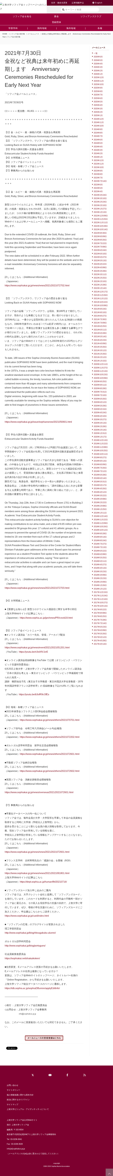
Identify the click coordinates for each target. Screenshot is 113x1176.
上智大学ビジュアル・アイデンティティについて (28, 1109)
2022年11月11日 (101, 222)
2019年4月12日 (100, 492)
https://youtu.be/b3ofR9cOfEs (34, 694)
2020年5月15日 (100, 409)
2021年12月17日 (101, 292)
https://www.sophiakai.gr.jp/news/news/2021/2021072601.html (37, 852)
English (98, 3)
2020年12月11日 (101, 364)
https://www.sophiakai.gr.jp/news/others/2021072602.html (49, 771)
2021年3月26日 (100, 347)
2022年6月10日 (100, 254)
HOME (4, 34)
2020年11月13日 (101, 371)
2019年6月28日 (100, 475)
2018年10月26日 (101, 526)
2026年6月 (98, 57)
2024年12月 (99, 119)
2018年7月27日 (100, 544)
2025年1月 (98, 115)
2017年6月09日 (100, 630)
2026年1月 (98, 74)
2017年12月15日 (101, 592)
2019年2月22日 (100, 502)
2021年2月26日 (100, 354)
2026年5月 (98, 60)
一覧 (96, 53)
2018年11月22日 (101, 519)
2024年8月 (98, 133)
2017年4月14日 (100, 644)
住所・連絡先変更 (59, 3)
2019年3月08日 (100, 499)
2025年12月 (99, 77)
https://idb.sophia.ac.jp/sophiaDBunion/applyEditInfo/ (32, 988)
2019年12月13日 (101, 440)
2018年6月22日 (100, 551)
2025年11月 (99, 81)
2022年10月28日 (101, 226)
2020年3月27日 (100, 419)
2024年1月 (98, 157)
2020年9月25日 (100, 381)
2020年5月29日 (100, 406)
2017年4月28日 (100, 640)
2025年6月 (98, 98)
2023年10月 (99, 167)
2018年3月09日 (100, 575)
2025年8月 (98, 91)
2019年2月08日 (100, 506)
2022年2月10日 (100, 281)
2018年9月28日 (100, 533)
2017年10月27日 (101, 602)
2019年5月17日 (100, 485)
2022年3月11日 (100, 274)
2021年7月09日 (100, 323)
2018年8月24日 (100, 540)
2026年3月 (98, 67)
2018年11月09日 (101, 523)
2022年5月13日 (100, 260)
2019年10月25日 (101, 450)
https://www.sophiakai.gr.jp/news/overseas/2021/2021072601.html (39, 792)
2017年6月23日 (100, 627)
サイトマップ (12, 1104)
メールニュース (33, 34)
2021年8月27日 (100, 316)
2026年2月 (98, 71)
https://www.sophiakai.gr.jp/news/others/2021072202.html (49, 737)
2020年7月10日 (100, 395)
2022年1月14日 (100, 288)
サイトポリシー (13, 1090)
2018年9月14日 (100, 537)
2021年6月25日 (100, 326)
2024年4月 (98, 147)
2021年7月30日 (100, 319)
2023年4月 (98, 191)
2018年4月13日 (100, 568)
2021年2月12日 (100, 357)
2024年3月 (98, 150)
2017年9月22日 (100, 609)
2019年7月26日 (100, 468)
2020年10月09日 (101, 378)
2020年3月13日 (100, 423)
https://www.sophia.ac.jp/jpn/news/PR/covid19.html (46, 618)
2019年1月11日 (100, 513)
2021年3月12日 (100, 350)
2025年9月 (98, 88)
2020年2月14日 (100, 430)
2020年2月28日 (100, 426)
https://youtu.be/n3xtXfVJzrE (33, 652)
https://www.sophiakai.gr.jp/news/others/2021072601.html (49, 754)
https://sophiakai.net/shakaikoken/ (22, 958)
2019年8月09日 (100, 464)
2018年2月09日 (100, 582)
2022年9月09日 (100, 236)
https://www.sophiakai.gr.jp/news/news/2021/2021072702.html (37, 285)
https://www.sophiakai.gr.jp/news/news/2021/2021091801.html (37, 873)
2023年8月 (98, 174)
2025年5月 (98, 102)
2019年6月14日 (100, 478)
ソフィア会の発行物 (17, 34)
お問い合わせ (12, 1085)
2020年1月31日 (100, 433)
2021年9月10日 (100, 312)
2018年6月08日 (100, 554)
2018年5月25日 (100, 557)
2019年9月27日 (100, 457)
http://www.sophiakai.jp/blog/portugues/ (25, 945)
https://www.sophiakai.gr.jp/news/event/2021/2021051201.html (37, 647)
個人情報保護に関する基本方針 (20, 1095)
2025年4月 (98, 105)
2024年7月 (98, 136)
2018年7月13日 (100, 547)
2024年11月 (99, 122)
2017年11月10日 (101, 599)
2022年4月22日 (100, 264)
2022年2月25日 (100, 278)
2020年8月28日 (100, 388)
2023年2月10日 (100, 205)
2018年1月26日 (100, 585)
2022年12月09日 (101, 216)
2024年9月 (98, 129)
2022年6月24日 (100, 250)
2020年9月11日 (100, 385)
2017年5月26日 (100, 634)
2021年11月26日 (101, 295)
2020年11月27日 (101, 368)
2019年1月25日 (100, 509)
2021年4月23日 (100, 340)
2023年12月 (99, 160)
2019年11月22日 (101, 443)
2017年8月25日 (100, 616)
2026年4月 (98, 64)
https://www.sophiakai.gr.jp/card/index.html (27, 916)
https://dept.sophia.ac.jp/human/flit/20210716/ (43, 882)
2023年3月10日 (100, 198)
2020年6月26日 (100, 399)
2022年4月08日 (100, 267)
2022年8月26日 (100, 240)
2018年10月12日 (101, 530)
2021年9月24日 (100, 309)
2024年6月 (98, 140)
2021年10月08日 (101, 305)
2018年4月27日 (100, 564)
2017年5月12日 (100, 637)
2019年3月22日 (100, 495)
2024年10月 (99, 126)
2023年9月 (98, 171)
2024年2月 (98, 153)
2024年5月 (98, 143)
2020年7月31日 (100, 392)
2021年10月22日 (101, 302)
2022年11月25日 (101, 219)
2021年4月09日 (100, 343)
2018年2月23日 (100, 578)
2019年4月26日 (100, 488)
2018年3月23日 (100, 571)
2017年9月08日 (100, 613)
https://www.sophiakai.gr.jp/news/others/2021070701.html (49, 720)
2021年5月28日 (100, 333)
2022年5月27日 (100, 257)
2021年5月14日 (100, 336)
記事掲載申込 (78, 3)
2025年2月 (98, 112)
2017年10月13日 (101, 606)
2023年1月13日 (100, 212)
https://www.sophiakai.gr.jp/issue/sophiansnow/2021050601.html (38, 422)
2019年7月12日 (100, 471)
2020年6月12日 (100, 402)
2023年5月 (98, 188)
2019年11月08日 (101, 447)
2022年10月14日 (101, 229)
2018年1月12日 (100, 589)
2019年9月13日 (100, 461)
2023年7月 (98, 178)
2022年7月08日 (100, 247)
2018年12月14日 (101, 516)
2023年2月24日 (100, 202)
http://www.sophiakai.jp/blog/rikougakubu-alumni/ (30, 933)
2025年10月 (99, 84)
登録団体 (56, 22)
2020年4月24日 (100, 412)
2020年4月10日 (100, 416)
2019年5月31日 (100, 481)
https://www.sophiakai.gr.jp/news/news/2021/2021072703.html (37, 588)
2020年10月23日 (101, 374)
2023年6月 (98, 185)
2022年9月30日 (100, 233)
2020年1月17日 (100, 437)
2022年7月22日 (100, 243)
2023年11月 (99, 164)
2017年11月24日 (101, 596)
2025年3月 (98, 109)
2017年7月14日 (100, 623)
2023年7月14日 (100, 181)
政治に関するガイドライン (18, 1100)
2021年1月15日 (100, 361)
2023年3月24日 (100, 195)
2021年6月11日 (100, 330)
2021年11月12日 (101, 298)
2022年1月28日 (100, 285)
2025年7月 (98, 95)
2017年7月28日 (100, 620)
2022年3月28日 (100, 271)
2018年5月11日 (100, 561)
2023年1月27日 (100, 209)
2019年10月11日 (101, 454)
